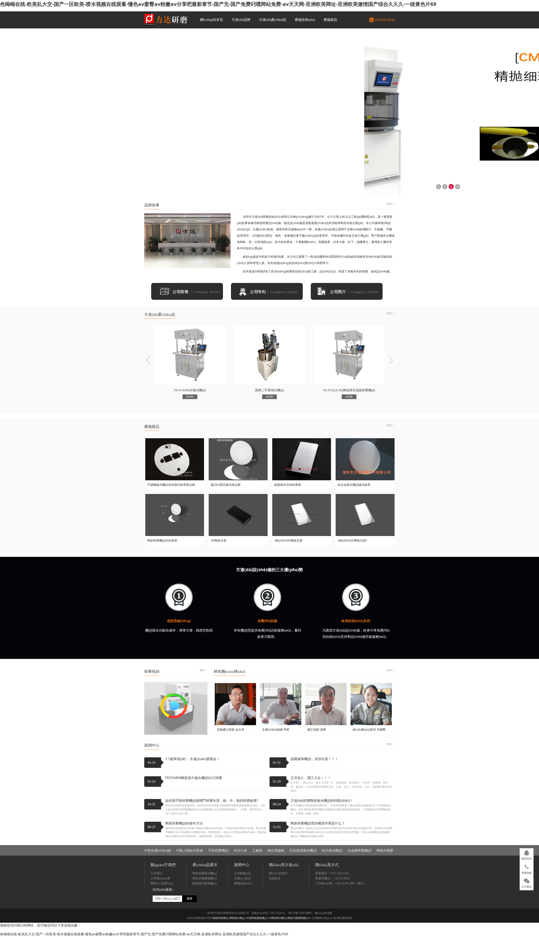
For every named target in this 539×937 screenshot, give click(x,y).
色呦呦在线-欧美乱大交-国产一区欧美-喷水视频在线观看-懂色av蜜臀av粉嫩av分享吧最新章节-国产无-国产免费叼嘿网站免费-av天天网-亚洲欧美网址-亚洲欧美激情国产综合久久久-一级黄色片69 (218, 3)
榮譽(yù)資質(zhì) (162, 883)
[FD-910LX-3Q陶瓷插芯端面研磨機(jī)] (269, 354)
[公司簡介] (347, 291)
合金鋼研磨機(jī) (359, 850)
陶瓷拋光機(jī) (237, 918)
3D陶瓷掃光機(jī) (277, 918)
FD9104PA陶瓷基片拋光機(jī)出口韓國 (193, 777)
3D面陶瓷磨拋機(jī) (256, 918)
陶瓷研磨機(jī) (221, 918)
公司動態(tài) (242, 873)
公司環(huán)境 (160, 878)
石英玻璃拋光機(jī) (303, 850)
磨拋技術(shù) (305, 19)
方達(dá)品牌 (241, 19)
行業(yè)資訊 (242, 878)
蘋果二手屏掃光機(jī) (189, 390)
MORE (189, 396)
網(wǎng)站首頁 (211, 19)
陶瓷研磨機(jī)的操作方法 (184, 823)
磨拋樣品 (330, 19)
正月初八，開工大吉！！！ (311, 777)
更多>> (391, 203)
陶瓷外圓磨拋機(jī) (204, 878)
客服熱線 (527, 872)
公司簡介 (156, 873)
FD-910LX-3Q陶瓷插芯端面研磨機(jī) (270, 390)
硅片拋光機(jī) (332, 850)
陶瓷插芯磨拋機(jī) (204, 883)
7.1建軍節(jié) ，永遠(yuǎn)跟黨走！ (192, 759)
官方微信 (527, 886)
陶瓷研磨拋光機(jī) (204, 873)
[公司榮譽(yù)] (187, 291)
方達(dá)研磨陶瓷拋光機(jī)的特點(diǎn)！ (322, 800)
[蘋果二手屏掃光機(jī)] (190, 354)
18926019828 (384, 20)
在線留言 (275, 878)
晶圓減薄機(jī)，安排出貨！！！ (314, 759)
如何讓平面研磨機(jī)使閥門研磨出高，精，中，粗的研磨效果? (211, 800)
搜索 (189, 898)
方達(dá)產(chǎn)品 (272, 19)
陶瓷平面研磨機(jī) (349, 390)
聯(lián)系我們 (278, 873)
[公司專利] (267, 291)
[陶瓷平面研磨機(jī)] (349, 354)
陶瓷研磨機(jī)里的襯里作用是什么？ (318, 823)
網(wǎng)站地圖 (323, 913)
